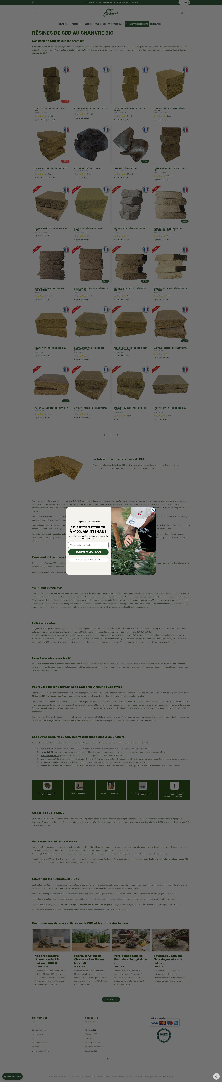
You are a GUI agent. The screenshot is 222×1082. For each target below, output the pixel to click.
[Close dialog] (153, 510)
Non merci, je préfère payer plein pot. (88, 559)
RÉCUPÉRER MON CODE (88, 552)
